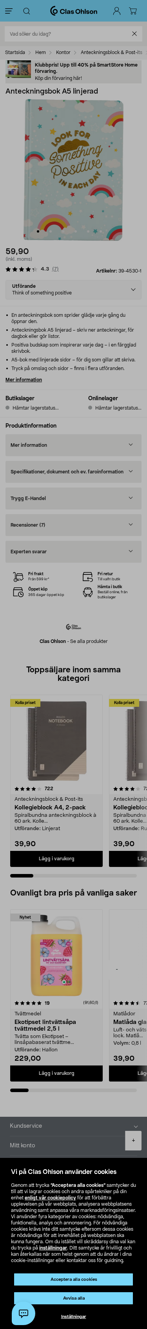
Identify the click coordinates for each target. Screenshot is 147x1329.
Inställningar (73, 1317)
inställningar (53, 1248)
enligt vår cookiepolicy (50, 1197)
